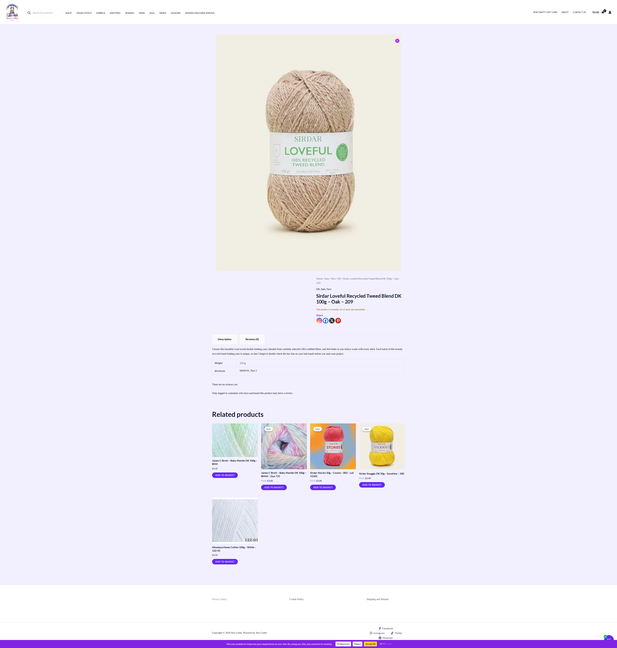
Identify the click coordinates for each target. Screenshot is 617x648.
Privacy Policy (219, 599)
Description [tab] (224, 339)
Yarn (142, 13)
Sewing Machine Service (200, 13)
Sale (152, 13)
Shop (68, 13)
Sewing (129, 13)
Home (319, 278)
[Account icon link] (609, 12)
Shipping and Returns (378, 599)
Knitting (115, 13)
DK (339, 278)
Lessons (176, 13)
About (565, 12)
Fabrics (100, 13)
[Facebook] (325, 320)
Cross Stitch (84, 13)
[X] (332, 320)
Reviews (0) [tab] (252, 339)
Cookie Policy (296, 599)
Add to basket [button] (225, 475)
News (162, 13)
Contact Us (579, 12)
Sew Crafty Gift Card (545, 12)
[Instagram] (319, 320)
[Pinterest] (338, 320)
